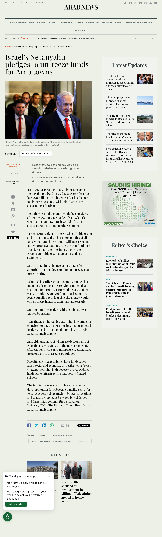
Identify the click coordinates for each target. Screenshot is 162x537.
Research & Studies (139, 22)
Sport (119, 22)
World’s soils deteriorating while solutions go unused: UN (61, 38)
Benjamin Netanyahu (62, 435)
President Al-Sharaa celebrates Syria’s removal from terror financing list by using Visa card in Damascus (120, 155)
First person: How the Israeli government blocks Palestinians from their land (119, 313)
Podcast (81, 30)
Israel (42, 435)
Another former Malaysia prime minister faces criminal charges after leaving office (120, 82)
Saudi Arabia (18, 22)
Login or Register (16, 504)
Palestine (83, 441)
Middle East (37, 22)
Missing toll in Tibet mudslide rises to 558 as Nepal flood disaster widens (120, 120)
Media (79, 22)
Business (66, 22)
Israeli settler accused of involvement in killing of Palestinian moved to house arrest (76, 491)
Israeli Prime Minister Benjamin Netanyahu (51, 441)
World (52, 22)
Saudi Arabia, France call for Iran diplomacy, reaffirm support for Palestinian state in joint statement (120, 289)
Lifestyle (92, 22)
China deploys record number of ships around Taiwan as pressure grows (119, 102)
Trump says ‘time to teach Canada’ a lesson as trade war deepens (120, 137)
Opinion (107, 22)
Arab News (13, 3)
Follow (14, 237)
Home (8, 46)
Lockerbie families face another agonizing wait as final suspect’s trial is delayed (120, 265)
